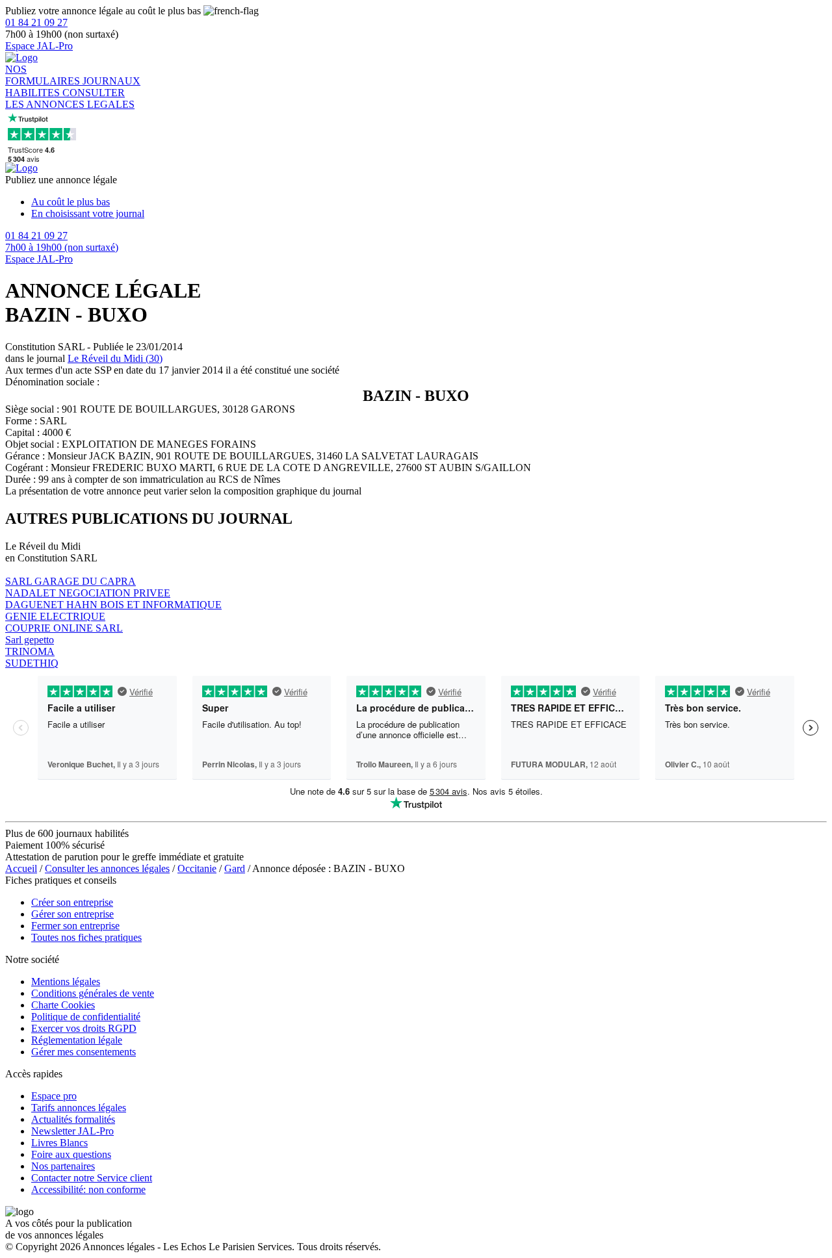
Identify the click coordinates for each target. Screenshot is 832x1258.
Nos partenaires (63, 1166)
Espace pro (54, 1095)
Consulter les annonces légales (107, 868)
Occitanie (196, 868)
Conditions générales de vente (92, 993)
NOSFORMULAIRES (44, 75)
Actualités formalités (73, 1119)
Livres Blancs (59, 1142)
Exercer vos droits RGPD (83, 1028)
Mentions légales (65, 981)
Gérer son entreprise (72, 913)
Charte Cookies (63, 1004)
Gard (234, 868)
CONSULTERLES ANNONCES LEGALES (70, 98)
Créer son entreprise (72, 902)
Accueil (21, 868)
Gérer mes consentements (83, 1051)
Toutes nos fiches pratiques (86, 937)
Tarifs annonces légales (78, 1107)
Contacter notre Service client (91, 1177)
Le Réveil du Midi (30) (115, 358)
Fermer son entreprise (75, 925)
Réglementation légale (76, 1040)
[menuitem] (429, 202)
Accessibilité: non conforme (88, 1189)
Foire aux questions (71, 1154)
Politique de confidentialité (85, 1016)
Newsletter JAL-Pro (72, 1130)
